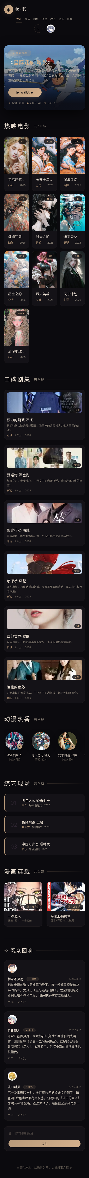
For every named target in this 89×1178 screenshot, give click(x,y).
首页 (19, 19)
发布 (45, 1143)
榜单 (70, 19)
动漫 (44, 19)
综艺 (53, 19)
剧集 (36, 19)
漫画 (61, 19)
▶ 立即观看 (25, 92)
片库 (27, 19)
